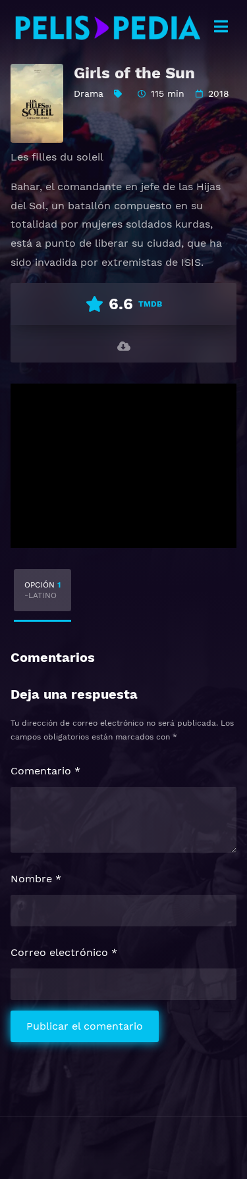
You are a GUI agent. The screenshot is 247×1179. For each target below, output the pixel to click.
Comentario (45, 771)
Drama (88, 93)
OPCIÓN (42, 590)
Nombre (36, 878)
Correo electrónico (64, 952)
